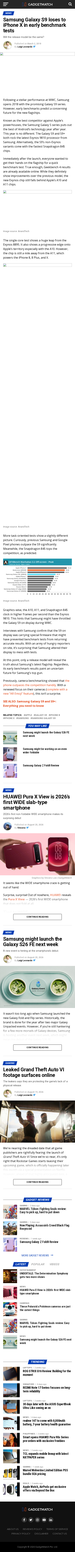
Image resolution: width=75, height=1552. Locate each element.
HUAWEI (55, 895)
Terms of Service (57, 1529)
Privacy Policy (21, 1533)
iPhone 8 (55, 715)
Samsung (23, 718)
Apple (28, 715)
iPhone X (9, 718)
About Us (13, 1529)
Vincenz (21, 828)
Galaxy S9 (41, 715)
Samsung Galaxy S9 (43, 718)
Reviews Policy (32, 1529)
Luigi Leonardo (24, 47)
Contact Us (59, 1533)
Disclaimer (41, 1533)
